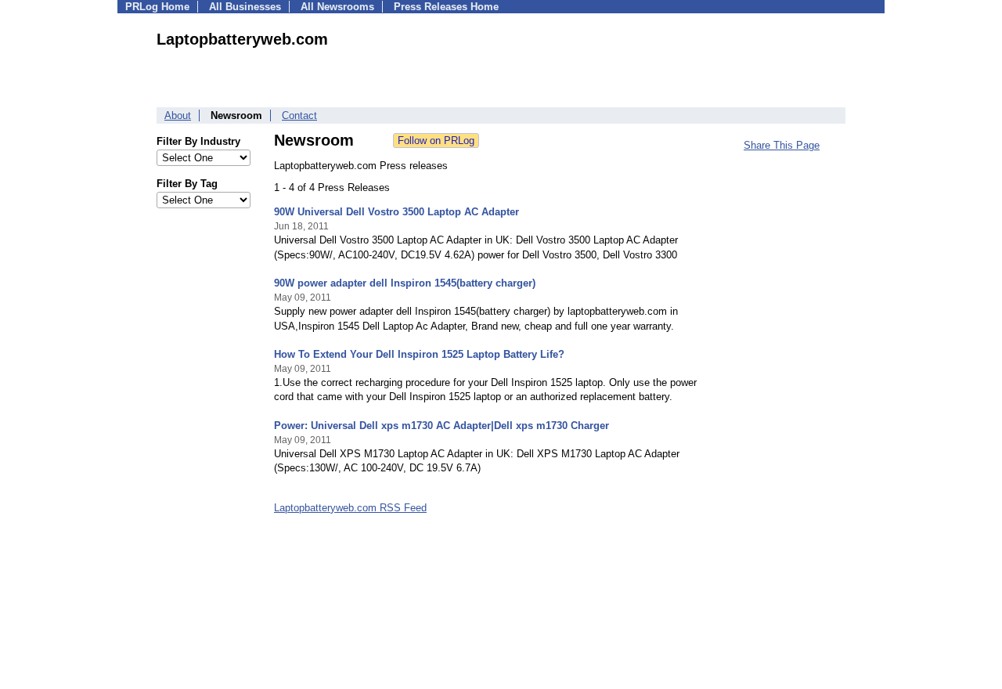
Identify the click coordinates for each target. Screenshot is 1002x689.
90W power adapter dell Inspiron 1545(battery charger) (404, 283)
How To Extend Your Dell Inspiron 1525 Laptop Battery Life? (419, 354)
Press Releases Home (446, 7)
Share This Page (782, 145)
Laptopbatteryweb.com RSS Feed (350, 508)
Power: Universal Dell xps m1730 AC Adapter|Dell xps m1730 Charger (441, 425)
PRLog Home (157, 7)
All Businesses (245, 7)
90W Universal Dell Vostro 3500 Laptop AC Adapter (396, 212)
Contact (299, 115)
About (177, 115)
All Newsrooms (337, 7)
